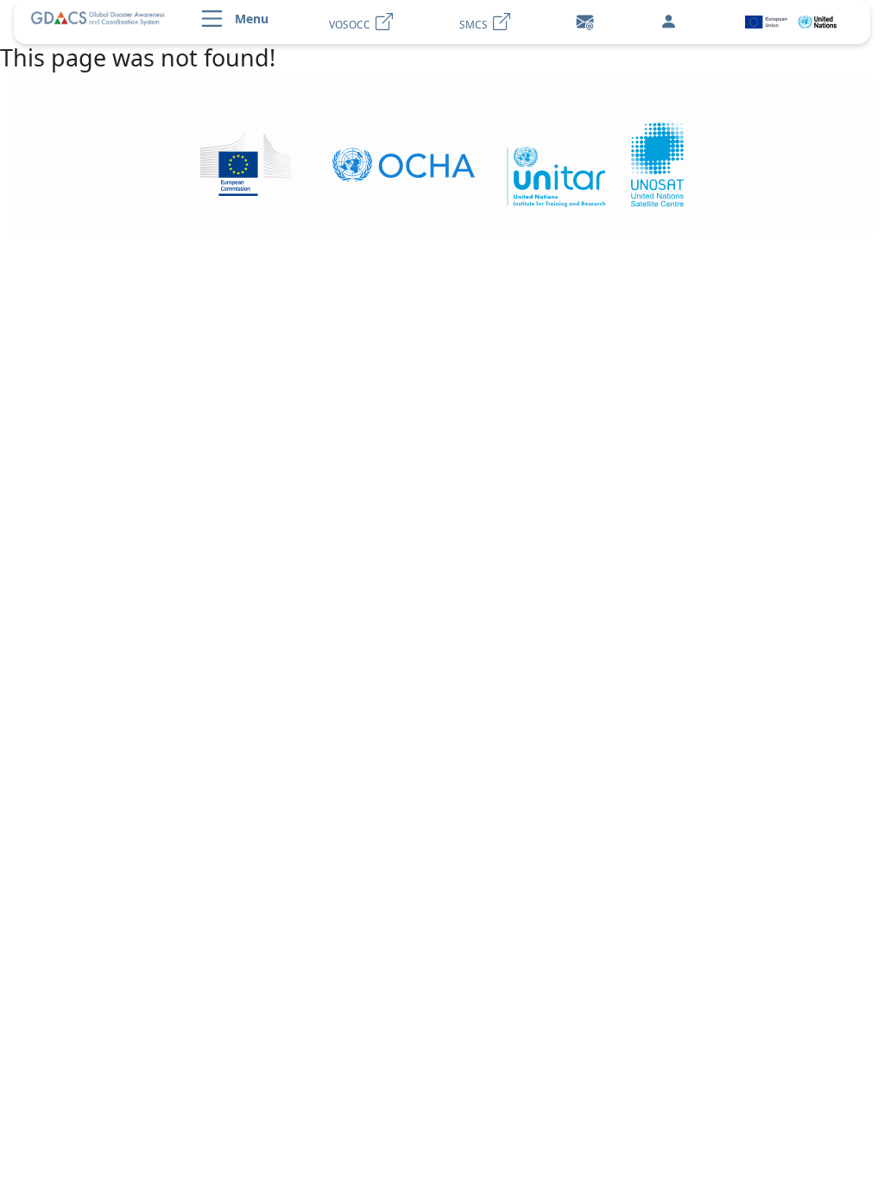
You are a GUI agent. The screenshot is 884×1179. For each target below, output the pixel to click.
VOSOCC (352, 24)
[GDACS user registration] (668, 22)
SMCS (476, 24)
